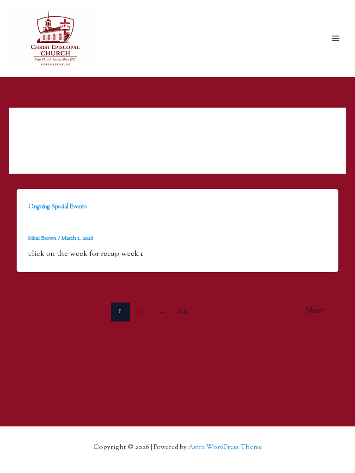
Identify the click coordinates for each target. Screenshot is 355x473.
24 (182, 311)
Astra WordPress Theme (225, 447)
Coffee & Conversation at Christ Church (103, 224)
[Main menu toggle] (335, 38)
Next (320, 311)
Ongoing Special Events (57, 207)
